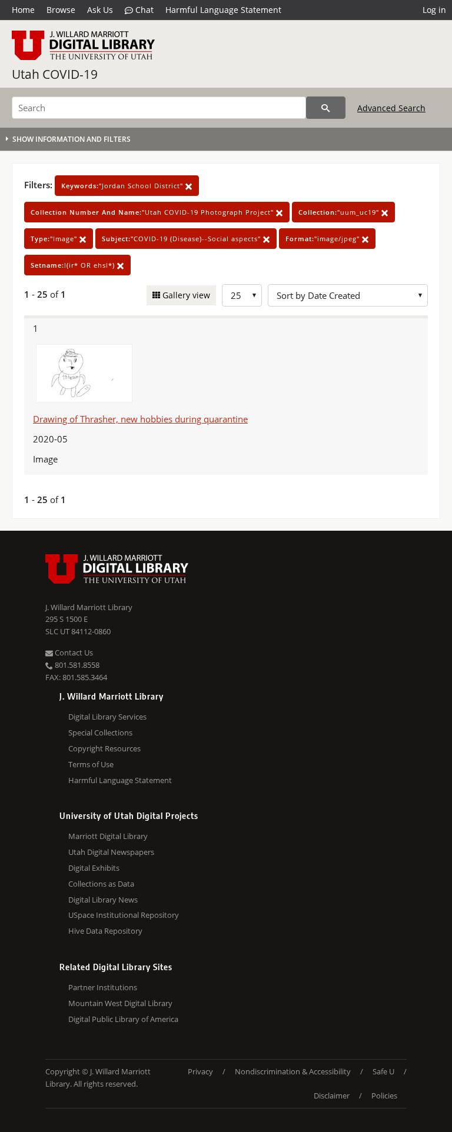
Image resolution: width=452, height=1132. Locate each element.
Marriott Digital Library (108, 836)
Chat (143, 9)
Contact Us (73, 652)
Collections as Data (101, 883)
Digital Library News (103, 899)
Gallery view (185, 295)
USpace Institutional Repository (123, 915)
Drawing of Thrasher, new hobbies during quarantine (140, 419)
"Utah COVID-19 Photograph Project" (153, 212)
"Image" (55, 238)
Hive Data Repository (105, 930)
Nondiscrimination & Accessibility (293, 1071)
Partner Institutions (102, 987)
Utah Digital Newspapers (111, 852)
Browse (60, 9)
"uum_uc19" (339, 212)
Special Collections (100, 732)
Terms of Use (91, 764)
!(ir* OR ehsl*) (74, 265)
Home (23, 9)
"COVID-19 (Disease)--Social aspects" (182, 238)
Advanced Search (391, 108)
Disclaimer (332, 1095)
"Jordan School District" (123, 185)
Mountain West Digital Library (120, 1003)
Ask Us (100, 9)
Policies (384, 1095)
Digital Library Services (107, 716)
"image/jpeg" (323, 238)
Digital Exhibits (93, 868)
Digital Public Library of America (123, 1019)
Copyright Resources (104, 748)
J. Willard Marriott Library (88, 607)
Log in (434, 9)
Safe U (383, 1071)
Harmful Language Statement (223, 9)
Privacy (200, 1071)
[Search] (325, 107)
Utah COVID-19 (55, 74)
